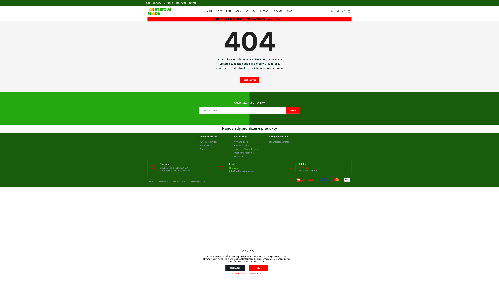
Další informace (179, 181)
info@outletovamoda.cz (241, 171)
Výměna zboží (241, 141)
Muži (209, 11)
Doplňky (250, 11)
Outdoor (265, 11)
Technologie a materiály (280, 141)
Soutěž (202, 149)
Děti (228, 11)
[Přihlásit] (338, 11)
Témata (278, 11)
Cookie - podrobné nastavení (159, 181)
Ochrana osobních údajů (196, 181)
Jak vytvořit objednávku (246, 149)
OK (258, 268)
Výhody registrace (208, 141)
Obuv (238, 11)
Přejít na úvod (249, 80)
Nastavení (235, 268)
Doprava (238, 156)
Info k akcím (205, 145)
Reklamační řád (241, 145)
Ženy (219, 11)
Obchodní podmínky (244, 152)
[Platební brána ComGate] (323, 179)
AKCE (289, 11)
